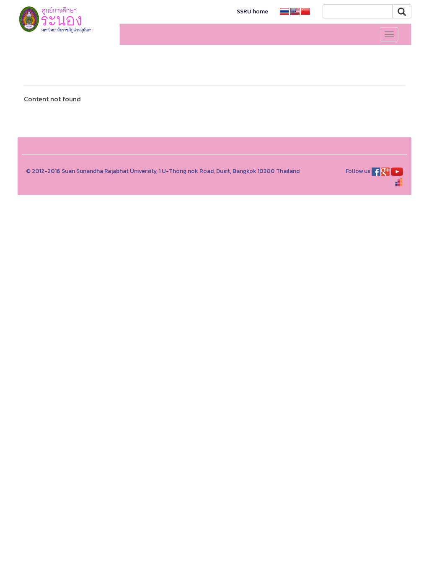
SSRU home (252, 11)
